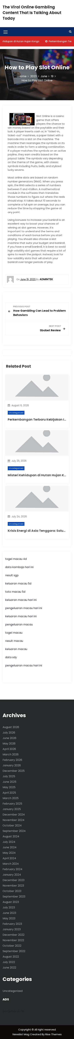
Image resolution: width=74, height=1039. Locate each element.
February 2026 (12, 760)
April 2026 (9, 749)
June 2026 (9, 738)
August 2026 (11, 727)
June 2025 (9, 782)
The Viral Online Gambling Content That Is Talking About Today (32, 12)
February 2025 (12, 804)
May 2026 (9, 743)
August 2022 (11, 957)
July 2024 (9, 842)
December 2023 (13, 880)
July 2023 (9, 907)
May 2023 (9, 918)
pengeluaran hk (13, 1011)
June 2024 (10, 847)
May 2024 (9, 853)
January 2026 (12, 765)
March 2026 (11, 754)
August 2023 (11, 902)
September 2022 (14, 951)
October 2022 (12, 946)
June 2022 (9, 968)
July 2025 (9, 776)
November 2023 (13, 886)
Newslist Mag (21, 1034)
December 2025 (14, 771)
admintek (46, 279)
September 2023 (14, 896)
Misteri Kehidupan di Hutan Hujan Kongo (40, 475)
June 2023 (9, 913)
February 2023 (12, 924)
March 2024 (11, 864)
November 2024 (13, 820)
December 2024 (14, 815)
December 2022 (13, 935)
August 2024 (11, 836)
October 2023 (12, 891)
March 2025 (11, 798)
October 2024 (12, 825)
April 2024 (9, 858)
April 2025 (9, 793)
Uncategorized (16, 412)
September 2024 (14, 831)
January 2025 (12, 809)
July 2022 (9, 962)
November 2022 (13, 940)
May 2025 (9, 787)
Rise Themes (53, 1034)
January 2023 (12, 929)
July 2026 (9, 733)
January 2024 (12, 875)
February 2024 (12, 869)
